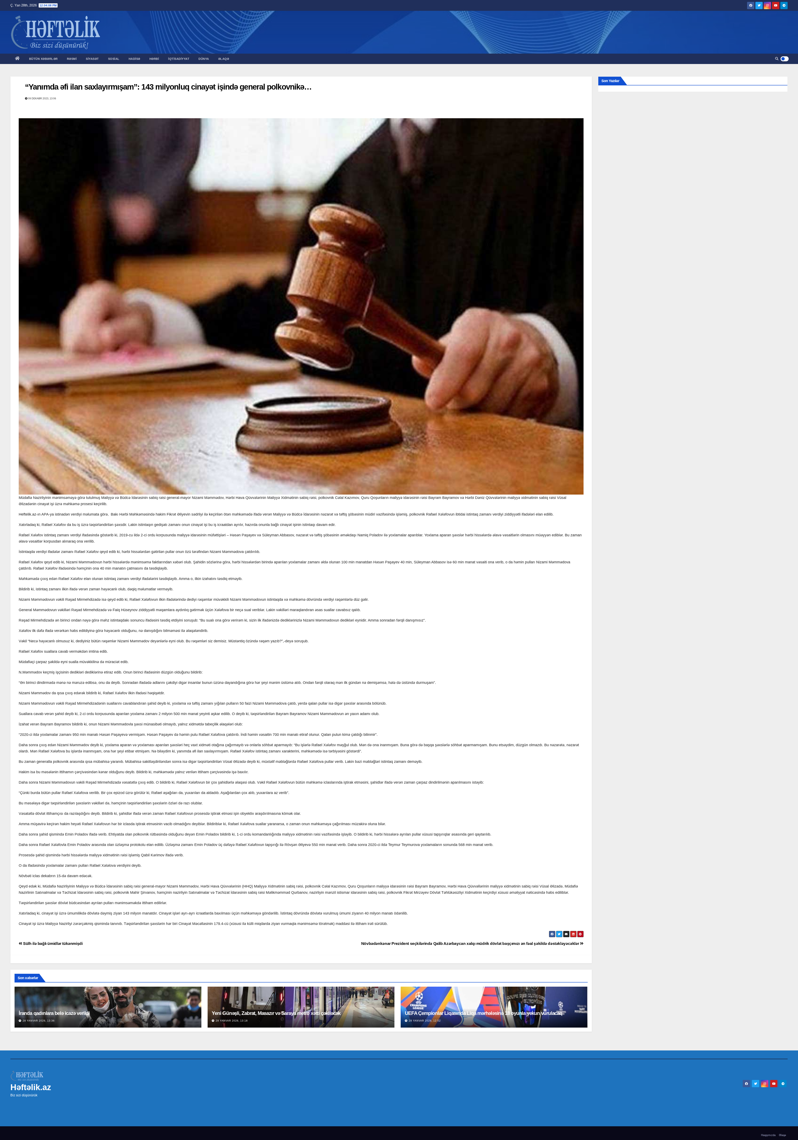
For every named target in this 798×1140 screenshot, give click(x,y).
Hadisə (134, 58)
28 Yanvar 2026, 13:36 (39, 1020)
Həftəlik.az (30, 1087)
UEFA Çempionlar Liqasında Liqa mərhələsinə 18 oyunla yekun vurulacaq (483, 1013)
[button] (776, 58)
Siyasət (92, 58)
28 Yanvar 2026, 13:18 (232, 1020)
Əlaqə (223, 58)
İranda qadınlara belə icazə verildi (54, 1013)
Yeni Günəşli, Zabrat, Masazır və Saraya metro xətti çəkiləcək (276, 1013)
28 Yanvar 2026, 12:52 (425, 1020)
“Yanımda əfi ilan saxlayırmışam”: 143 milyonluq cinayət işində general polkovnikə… (168, 86)
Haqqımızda (768, 1135)
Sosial (113, 58)
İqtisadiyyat (178, 58)
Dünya (203, 58)
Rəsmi (72, 58)
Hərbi (154, 58)
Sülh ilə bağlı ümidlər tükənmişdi (52, 943)
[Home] (17, 59)
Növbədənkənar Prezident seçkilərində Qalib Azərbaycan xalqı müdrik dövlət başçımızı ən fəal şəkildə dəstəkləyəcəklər (470, 943)
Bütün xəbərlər (43, 58)
